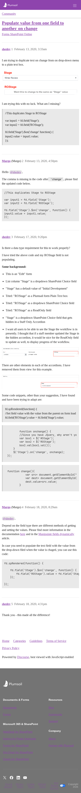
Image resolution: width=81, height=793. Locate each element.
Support (53, 721)
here (22, 534)
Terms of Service (56, 641)
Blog (51, 707)
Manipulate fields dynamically (56, 534)
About (52, 738)
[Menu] (74, 5)
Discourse (23, 657)
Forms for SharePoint (16, 745)
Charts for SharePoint (16, 759)
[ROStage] (40, 90)
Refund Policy (42, 785)
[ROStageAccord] (40, 353)
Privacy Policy (10, 648)
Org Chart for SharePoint (18, 752)
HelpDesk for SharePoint (17, 731)
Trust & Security (8, 785)
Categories (19, 641)
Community (9, 13)
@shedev (15, 172)
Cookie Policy (30, 785)
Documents (10, 707)
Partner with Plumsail (61, 745)
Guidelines (36, 641)
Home (5, 641)
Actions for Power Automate (19, 738)
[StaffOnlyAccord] (40, 382)
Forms (7, 714)
